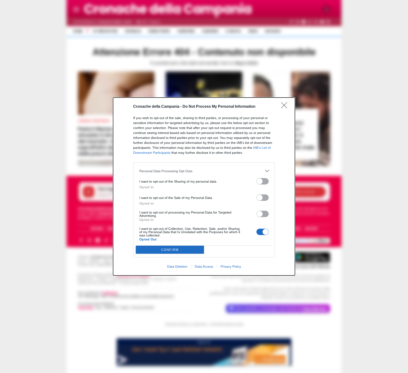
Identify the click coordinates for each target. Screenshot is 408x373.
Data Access (204, 266)
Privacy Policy (231, 266)
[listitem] (204, 170)
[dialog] (204, 186)
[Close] (285, 106)
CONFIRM (170, 250)
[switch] (262, 181)
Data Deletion (177, 266)
